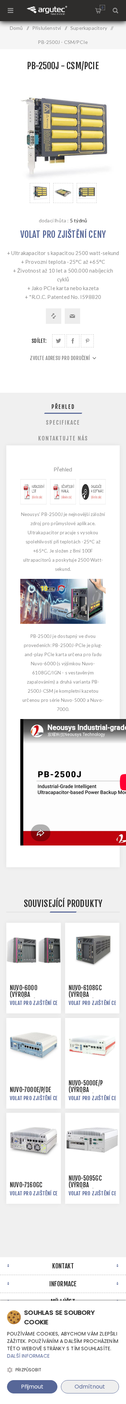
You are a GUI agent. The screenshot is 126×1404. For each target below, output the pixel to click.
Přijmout (32, 1387)
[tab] (63, 407)
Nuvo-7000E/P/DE (30, 1089)
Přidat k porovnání (53, 316)
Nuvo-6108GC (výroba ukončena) (85, 994)
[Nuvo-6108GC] (92, 950)
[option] (39, 193)
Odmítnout (90, 1387)
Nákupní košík (102, 7)
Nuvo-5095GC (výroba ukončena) (85, 1185)
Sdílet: (39, 341)
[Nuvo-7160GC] (33, 1140)
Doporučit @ (72, 316)
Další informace (28, 1355)
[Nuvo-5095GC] (92, 1140)
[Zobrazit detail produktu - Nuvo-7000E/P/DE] (33, 1045)
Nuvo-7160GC (26, 1185)
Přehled (63, 406)
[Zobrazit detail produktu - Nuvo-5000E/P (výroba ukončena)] (92, 1045)
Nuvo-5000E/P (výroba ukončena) (86, 1089)
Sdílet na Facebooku (72, 340)
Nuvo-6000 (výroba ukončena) (23, 994)
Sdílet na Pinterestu (87, 340)
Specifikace (63, 422)
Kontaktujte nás (63, 438)
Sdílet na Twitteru (58, 340)
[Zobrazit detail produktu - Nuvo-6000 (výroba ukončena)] (33, 950)
